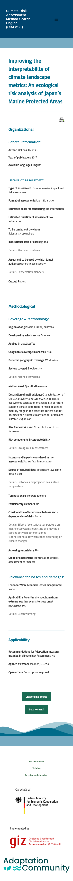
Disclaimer (36, 768)
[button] (56, 19)
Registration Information (36, 775)
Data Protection (36, 761)
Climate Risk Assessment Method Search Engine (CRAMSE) (18, 19)
